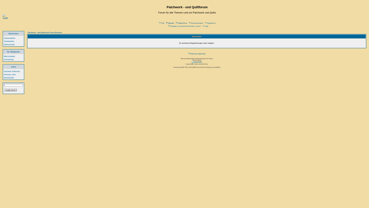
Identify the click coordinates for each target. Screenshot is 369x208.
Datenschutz (201, 54)
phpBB (182, 67)
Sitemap (183, 58)
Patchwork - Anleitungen (12, 71)
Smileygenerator (9, 44)
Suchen (171, 23)
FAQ (162, 23)
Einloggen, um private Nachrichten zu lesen (185, 26)
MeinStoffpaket (9, 77)
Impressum (194, 54)
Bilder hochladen (9, 56)
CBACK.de (205, 64)
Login (206, 26)
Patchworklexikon (9, 38)
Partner (211, 58)
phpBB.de (217, 67)
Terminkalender (9, 41)
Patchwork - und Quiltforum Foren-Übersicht (45, 32)
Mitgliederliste (182, 23)
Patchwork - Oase (10, 74)
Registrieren (211, 23)
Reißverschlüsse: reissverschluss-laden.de (197, 58)
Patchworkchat (9, 59)
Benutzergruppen (197, 23)
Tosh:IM (199, 60)
